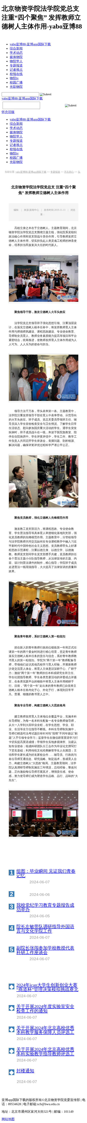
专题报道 (16, 65)
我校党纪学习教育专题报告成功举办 (45, 907)
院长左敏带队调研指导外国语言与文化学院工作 (45, 928)
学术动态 (16, 52)
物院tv (14, 78)
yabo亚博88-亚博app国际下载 (30, 44)
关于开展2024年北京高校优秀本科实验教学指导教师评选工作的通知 (45, 1051)
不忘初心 (69, 172)
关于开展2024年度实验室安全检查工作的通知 (45, 1008)
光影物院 (16, 86)
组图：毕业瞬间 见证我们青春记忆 (45, 873)
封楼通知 (25, 1071)
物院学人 (16, 61)
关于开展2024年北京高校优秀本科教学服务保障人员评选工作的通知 (45, 1030)
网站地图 (8, 1119)
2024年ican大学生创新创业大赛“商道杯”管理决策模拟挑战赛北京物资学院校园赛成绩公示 (47, 987)
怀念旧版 (8, 112)
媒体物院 (16, 57)
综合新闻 (16, 48)
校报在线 (16, 74)
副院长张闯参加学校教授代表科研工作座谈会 (45, 950)
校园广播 (16, 82)
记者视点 (16, 69)
